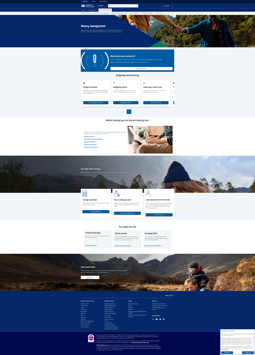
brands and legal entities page (140, 342)
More (157, 13)
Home (83, 10)
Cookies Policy (225, 349)
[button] (129, 111)
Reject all (248, 352)
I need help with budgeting (101, 13)
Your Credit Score (134, 13)
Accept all (227, 352)
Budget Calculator (147, 13)
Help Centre (92, 10)
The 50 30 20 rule (86, 13)
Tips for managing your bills (119, 13)
